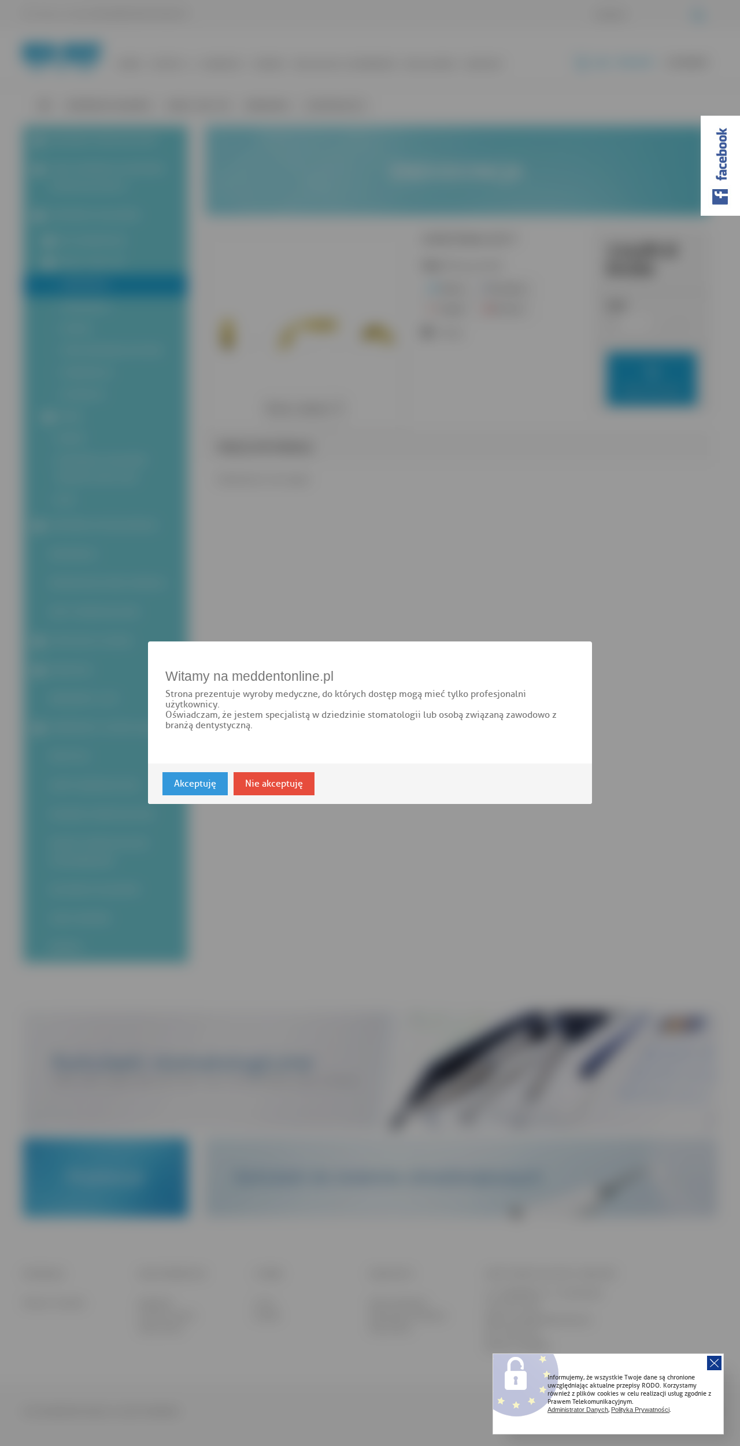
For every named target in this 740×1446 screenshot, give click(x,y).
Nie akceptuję (274, 784)
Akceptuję (195, 784)
